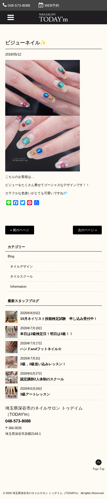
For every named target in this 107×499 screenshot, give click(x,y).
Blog (11, 256)
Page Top (98, 469)
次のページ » (87, 230)
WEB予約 (52, 5)
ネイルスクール (21, 276)
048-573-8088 (19, 5)
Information (18, 286)
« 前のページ (19, 230)
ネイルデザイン (21, 266)
